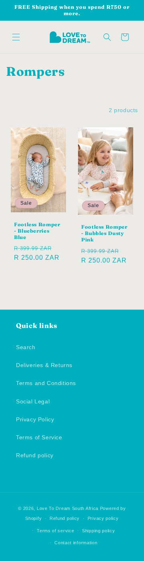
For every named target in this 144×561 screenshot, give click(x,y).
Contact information (75, 542)
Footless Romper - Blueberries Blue (37, 230)
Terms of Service (39, 437)
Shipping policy (98, 530)
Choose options (38, 280)
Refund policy (35, 455)
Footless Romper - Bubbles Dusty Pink (104, 233)
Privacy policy (103, 518)
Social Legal (33, 401)
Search (26, 347)
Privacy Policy (35, 419)
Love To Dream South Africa (67, 508)
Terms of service (55, 530)
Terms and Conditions (46, 383)
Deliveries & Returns (44, 365)
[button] (16, 37)
